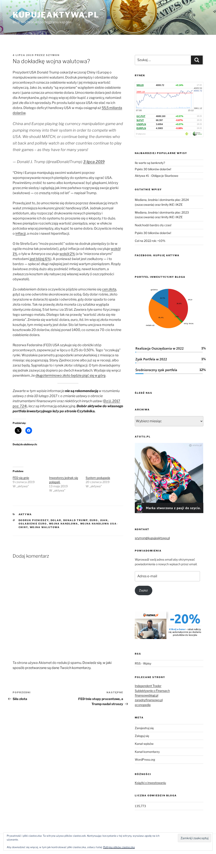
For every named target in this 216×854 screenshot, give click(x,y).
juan (104, 520)
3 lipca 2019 (94, 161)
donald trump (75, 520)
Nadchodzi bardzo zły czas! (153, 225)
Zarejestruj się (144, 728)
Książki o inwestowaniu (150, 783)
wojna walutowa (45, 527)
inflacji (20, 234)
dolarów (19, 113)
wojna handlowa (63, 523)
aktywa (25, 514)
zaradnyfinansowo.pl (149, 700)
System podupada (98, 477)
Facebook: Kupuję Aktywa (157, 255)
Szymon (52, 55)
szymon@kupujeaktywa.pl (152, 538)
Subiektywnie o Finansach (152, 690)
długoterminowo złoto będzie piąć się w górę (70, 375)
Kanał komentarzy (147, 751)
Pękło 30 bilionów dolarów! (153, 169)
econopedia (143, 705)
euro (94, 520)
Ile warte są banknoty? (150, 163)
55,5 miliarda (112, 108)
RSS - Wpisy (143, 663)
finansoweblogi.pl (146, 695)
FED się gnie (21, 477)
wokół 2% (67, 254)
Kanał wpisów (144, 743)
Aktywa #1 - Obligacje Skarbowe (156, 175)
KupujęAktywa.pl (56, 14)
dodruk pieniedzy (34, 520)
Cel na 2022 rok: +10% (150, 240)
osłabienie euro (33, 523)
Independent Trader (148, 686)
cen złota (109, 289)
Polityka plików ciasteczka (119, 847)
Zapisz (143, 590)
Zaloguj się (142, 736)
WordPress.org (145, 759)
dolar (56, 520)
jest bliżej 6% (40, 259)
